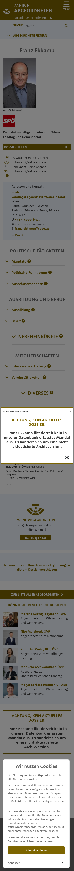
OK (67, 457)
